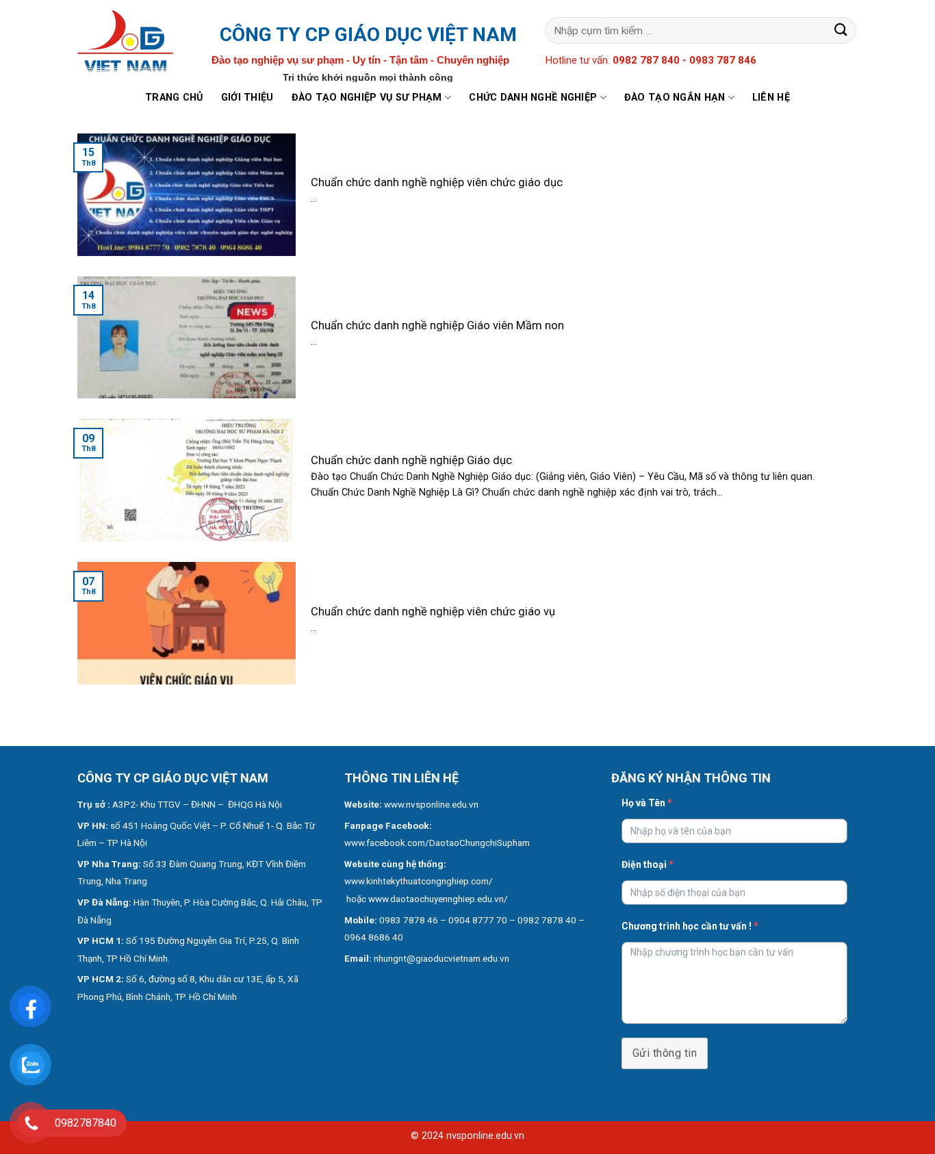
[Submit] (841, 30)
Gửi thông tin (664, 1053)
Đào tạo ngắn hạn (675, 97)
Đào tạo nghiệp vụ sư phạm (367, 97)
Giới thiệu (247, 97)
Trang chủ (174, 97)
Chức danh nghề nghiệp (533, 97)
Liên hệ (771, 97)
